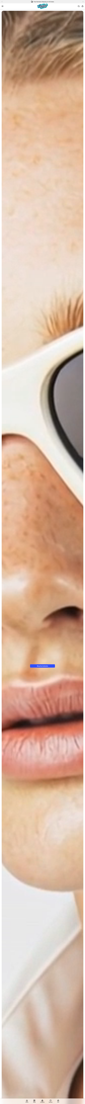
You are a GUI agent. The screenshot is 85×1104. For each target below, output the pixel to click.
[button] (2, 1)
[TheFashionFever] (42, 6)
